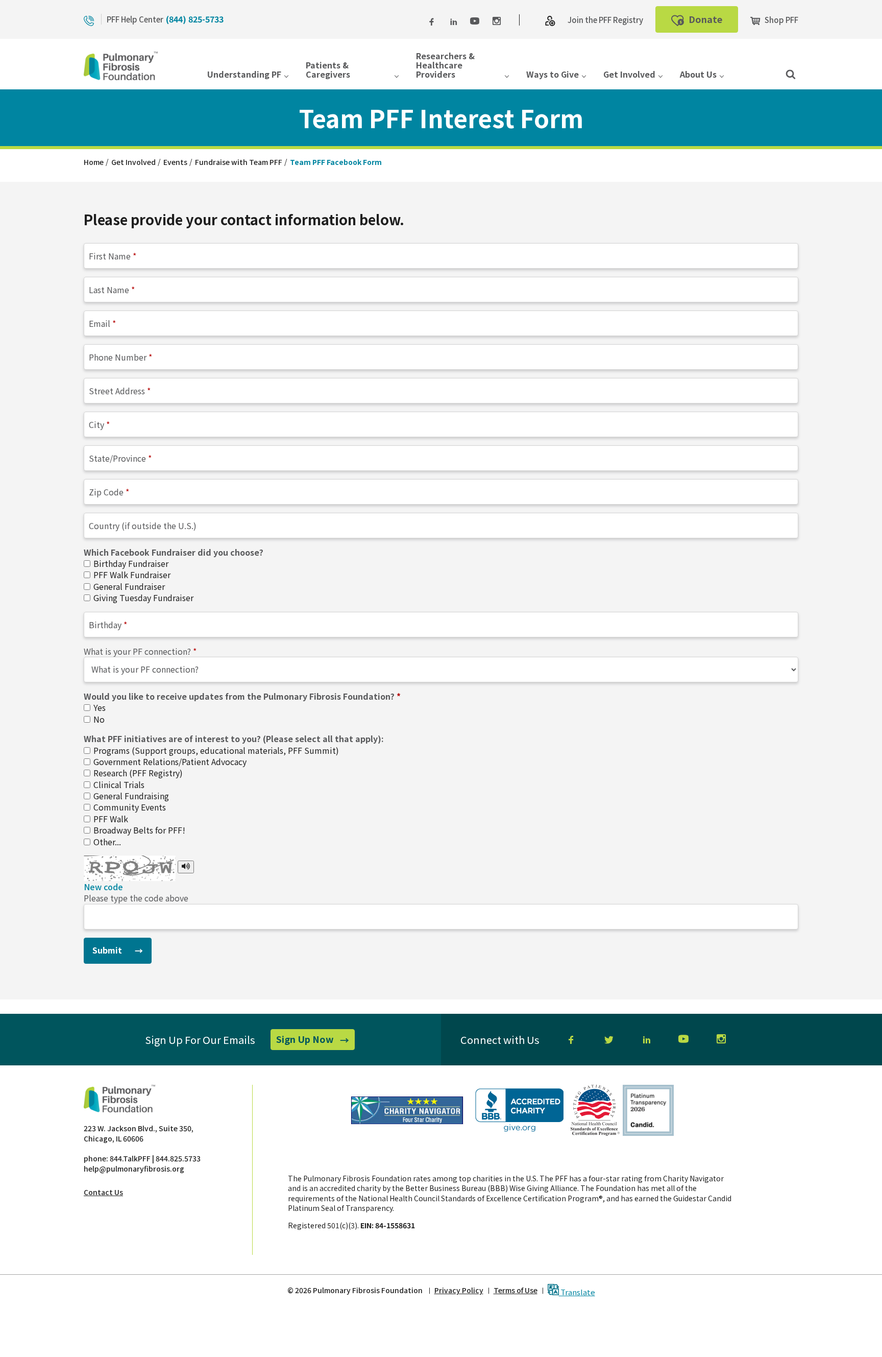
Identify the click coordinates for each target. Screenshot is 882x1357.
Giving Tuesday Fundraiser (142, 597)
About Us (698, 74)
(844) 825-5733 (195, 19)
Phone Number (117, 356)
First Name (110, 255)
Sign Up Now (315, 1041)
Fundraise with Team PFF (238, 162)
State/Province (117, 457)
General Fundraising (130, 796)
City (96, 424)
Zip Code (106, 491)
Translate (577, 1291)
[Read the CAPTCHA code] (186, 867)
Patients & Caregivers (328, 70)
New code (103, 886)
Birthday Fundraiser (129, 563)
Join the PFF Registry (605, 19)
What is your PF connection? (137, 651)
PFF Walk (109, 819)
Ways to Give (552, 74)
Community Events (128, 807)
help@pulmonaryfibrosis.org (134, 1168)
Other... (106, 842)
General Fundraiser (128, 586)
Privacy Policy (458, 1290)
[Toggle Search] (790, 73)
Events (175, 162)
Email (99, 322)
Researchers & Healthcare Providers (445, 66)
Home (94, 162)
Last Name (109, 289)
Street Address (117, 390)
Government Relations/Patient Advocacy (169, 761)
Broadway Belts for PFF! (138, 830)
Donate (712, 22)
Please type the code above (136, 897)
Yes (98, 707)
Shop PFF (780, 19)
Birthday (105, 624)
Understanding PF (244, 74)
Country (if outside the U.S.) (143, 525)
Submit (107, 950)
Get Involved (629, 74)
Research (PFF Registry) (137, 773)
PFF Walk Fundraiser (130, 574)
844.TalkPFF (130, 1158)
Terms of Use (515, 1290)
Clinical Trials (117, 784)
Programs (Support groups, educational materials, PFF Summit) (215, 750)
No (98, 719)
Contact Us (103, 1192)
